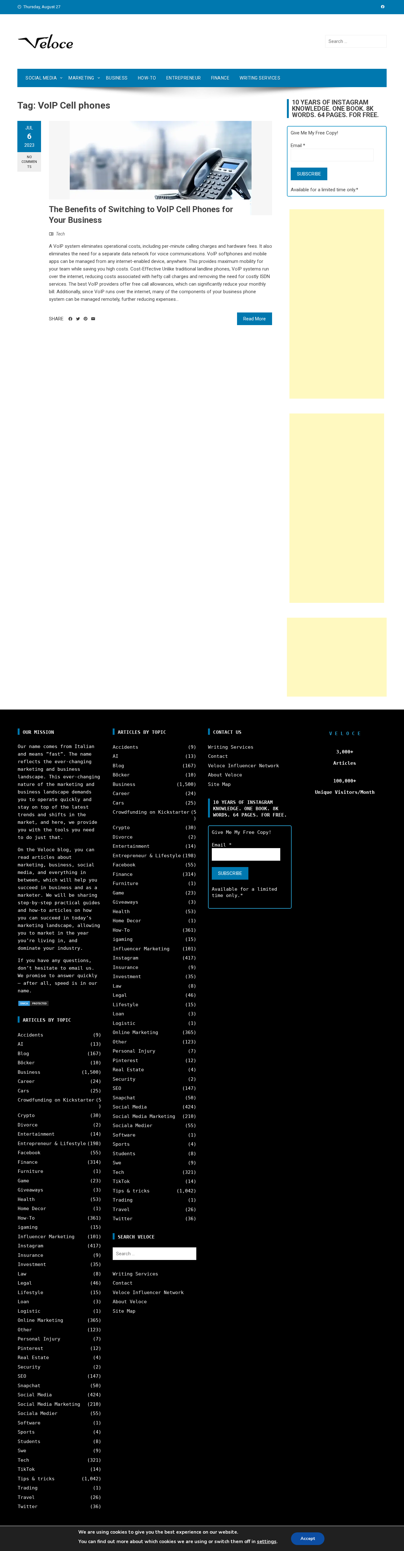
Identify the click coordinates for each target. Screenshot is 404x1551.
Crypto (26, 1115)
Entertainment (36, 1134)
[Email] (93, 318)
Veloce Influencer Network (148, 1292)
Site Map (124, 1311)
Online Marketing (40, 1320)
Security (29, 1367)
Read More (254, 319)
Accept (307, 1539)
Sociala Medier (37, 1413)
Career (26, 1081)
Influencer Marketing (46, 1236)
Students (29, 1441)
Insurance (30, 1255)
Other (25, 1330)
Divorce (28, 1125)
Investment (32, 1264)
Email (298, 145)
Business (117, 77)
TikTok (26, 1469)
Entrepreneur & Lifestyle (52, 1143)
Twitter (28, 1506)
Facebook (29, 1153)
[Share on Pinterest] (85, 318)
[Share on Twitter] (78, 318)
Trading (28, 1488)
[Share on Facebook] (70, 318)
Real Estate (33, 1357)
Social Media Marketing (49, 1404)
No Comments (29, 162)
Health (26, 1199)
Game (23, 1181)
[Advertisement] (336, 304)
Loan (23, 1301)
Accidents (30, 1035)
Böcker (26, 1063)
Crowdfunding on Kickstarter (56, 1100)
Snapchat (29, 1385)
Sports (26, 1432)
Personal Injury (39, 1339)
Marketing (81, 77)
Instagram (30, 1246)
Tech (60, 233)
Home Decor (32, 1208)
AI (20, 1044)
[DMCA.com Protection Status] (33, 1003)
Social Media (41, 77)
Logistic (29, 1311)
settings (266, 1541)
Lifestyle (30, 1292)
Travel (26, 1497)
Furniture (30, 1171)
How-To (147, 77)
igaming (28, 1227)
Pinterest (30, 1348)
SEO (22, 1376)
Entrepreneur (183, 77)
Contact (123, 1283)
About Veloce (130, 1301)
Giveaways (30, 1190)
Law (22, 1274)
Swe (22, 1450)
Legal (25, 1283)
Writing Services (260, 77)
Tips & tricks (36, 1479)
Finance (220, 77)
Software (29, 1423)
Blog (23, 1053)
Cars (23, 1091)
